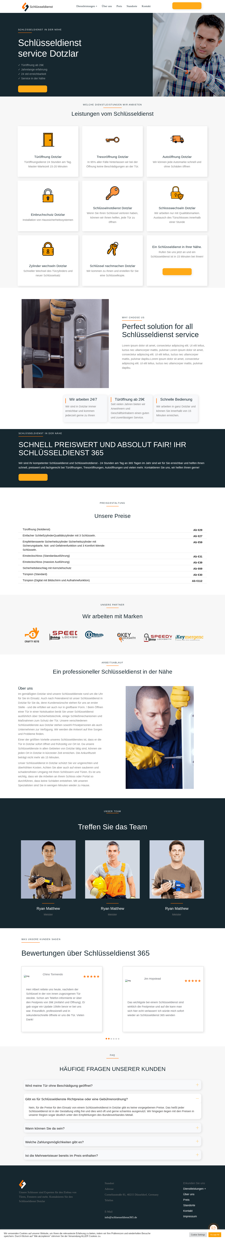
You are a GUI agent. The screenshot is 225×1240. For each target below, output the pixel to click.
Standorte (132, 6)
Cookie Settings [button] (198, 1235)
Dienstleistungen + (86, 6)
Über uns (107, 6)
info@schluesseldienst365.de (121, 1217)
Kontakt (146, 6)
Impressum (190, 1216)
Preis (119, 6)
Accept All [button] (214, 1235)
